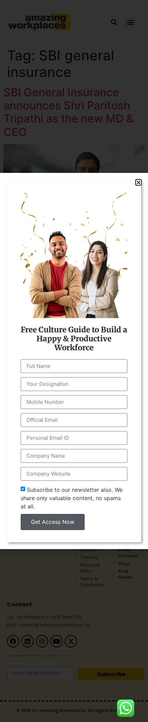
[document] (74, 361)
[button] (138, 182)
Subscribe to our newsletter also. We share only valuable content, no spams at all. (72, 498)
